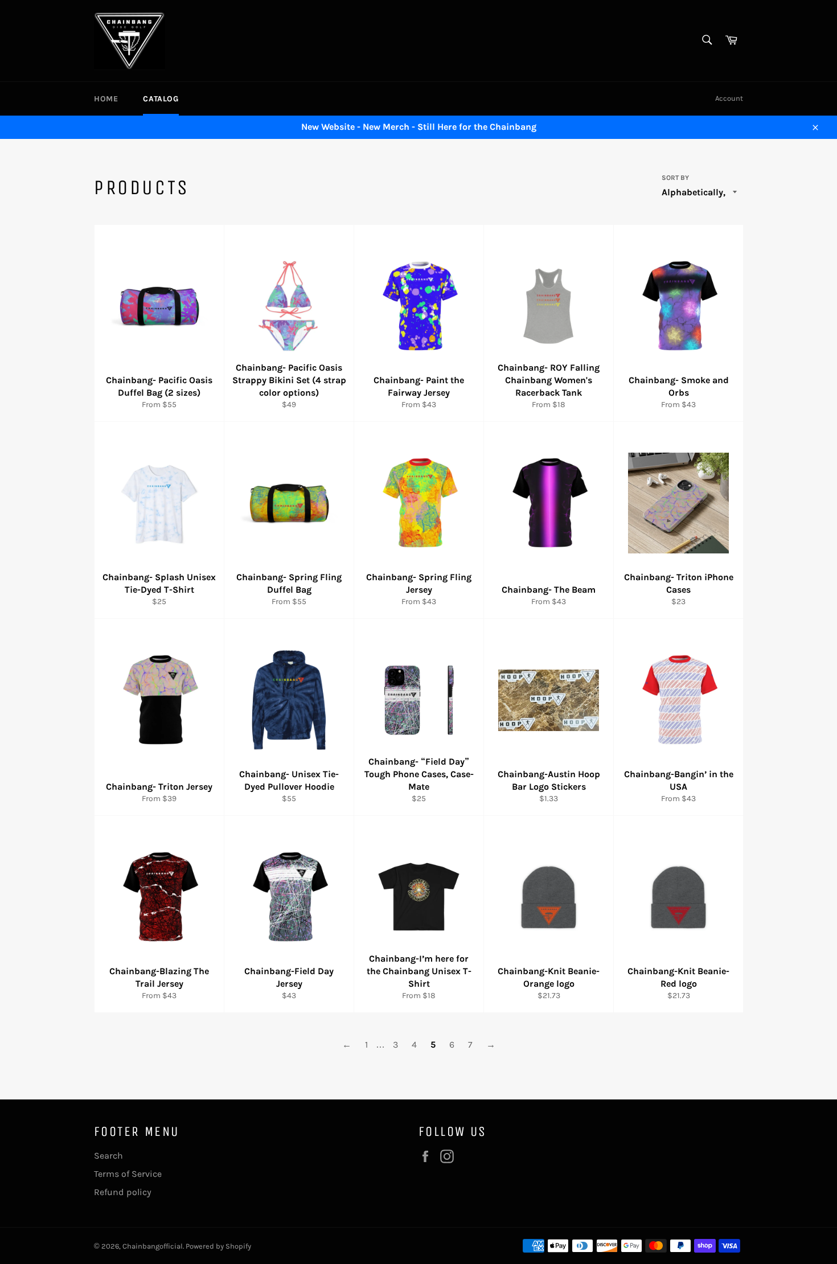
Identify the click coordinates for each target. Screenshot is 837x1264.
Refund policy (122, 1192)
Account (729, 98)
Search (108, 1155)
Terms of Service (128, 1173)
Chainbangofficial (152, 1246)
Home (106, 99)
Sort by (675, 178)
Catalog (160, 99)
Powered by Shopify (218, 1246)
